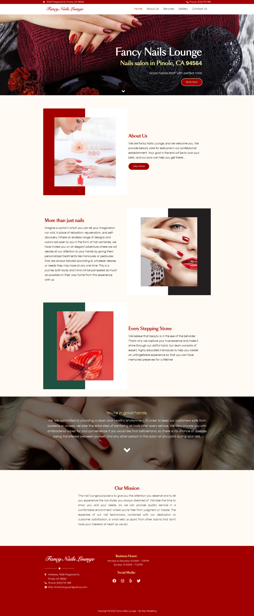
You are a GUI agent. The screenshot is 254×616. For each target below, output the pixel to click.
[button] (192, 82)
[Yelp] (130, 580)
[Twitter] (138, 580)
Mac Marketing (149, 611)
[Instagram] (122, 580)
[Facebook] (114, 580)
